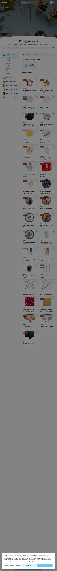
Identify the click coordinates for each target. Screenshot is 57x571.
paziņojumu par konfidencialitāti (36, 561)
